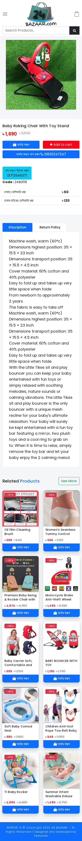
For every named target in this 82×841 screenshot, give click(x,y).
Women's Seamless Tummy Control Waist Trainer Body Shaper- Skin (60, 532)
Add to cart (62, 144)
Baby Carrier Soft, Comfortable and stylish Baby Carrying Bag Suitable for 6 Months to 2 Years (18, 663)
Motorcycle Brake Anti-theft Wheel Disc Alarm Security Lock (60, 597)
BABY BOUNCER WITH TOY (61, 663)
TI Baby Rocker (16, 792)
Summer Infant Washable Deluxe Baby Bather (58, 794)
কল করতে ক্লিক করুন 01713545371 (17, 173)
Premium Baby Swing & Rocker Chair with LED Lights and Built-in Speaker (20, 597)
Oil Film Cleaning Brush (17, 532)
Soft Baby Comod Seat (18, 728)
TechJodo (41, 836)
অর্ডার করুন (22, 144)
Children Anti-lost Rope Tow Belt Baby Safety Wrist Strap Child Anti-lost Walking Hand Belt (61, 728)
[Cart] (76, 14)
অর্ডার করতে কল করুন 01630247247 (41, 154)
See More (69, 481)
